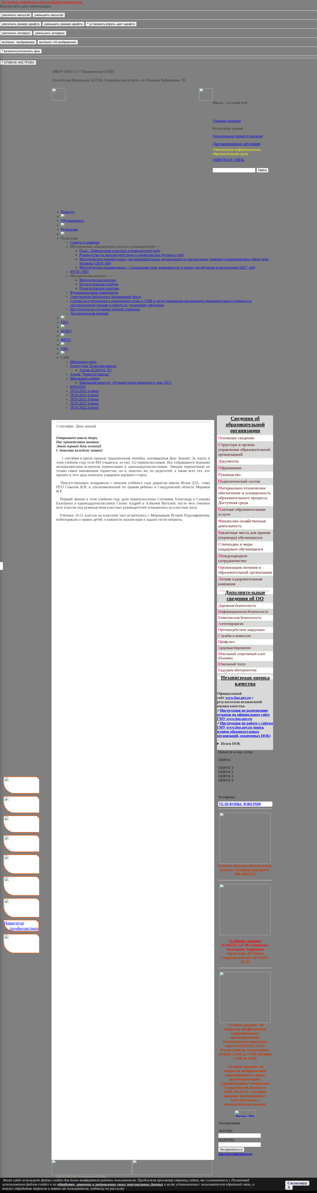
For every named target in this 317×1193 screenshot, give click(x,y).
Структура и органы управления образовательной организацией (244, 449)
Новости (67, 212)
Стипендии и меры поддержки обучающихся (240, 546)
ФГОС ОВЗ (79, 272)
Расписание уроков (228, 128)
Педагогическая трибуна (98, 284)
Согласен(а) (297, 1183)
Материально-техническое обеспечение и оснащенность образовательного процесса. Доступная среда (244, 495)
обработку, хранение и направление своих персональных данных (110, 1184)
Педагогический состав (239, 481)
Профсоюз (226, 642)
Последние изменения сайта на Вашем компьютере (41, 2)
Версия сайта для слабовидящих (25, 6)
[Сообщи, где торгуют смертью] (245, 934)
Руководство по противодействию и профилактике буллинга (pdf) (131, 255)
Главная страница (227, 121)
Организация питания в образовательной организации (245, 570)
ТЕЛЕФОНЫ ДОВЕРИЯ (240, 804)
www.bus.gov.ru (238, 698)
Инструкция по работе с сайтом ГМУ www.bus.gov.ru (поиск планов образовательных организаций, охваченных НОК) (245, 729)
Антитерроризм (230, 624)
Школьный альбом (85, 378)
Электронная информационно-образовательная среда (237, 152)
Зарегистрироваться (235, 1154)
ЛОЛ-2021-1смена (84, 391)
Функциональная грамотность (94, 292)
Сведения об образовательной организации (245, 424)
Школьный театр (231, 664)
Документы (228, 461)
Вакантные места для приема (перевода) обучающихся (244, 535)
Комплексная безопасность (239, 618)
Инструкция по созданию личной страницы (105, 309)
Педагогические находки (99, 288)
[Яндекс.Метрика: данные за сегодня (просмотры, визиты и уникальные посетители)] (245, 1113)
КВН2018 (77, 387)
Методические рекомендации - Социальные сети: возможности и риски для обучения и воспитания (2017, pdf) (167, 267)
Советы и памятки (84, 242)
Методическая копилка (97, 280)
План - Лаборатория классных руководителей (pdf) (119, 251)
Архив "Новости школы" (90, 374)
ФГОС (66, 340)
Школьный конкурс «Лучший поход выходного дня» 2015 (125, 383)
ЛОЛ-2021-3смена (84, 399)
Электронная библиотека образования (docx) (105, 297)
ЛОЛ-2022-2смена (84, 408)
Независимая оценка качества (245, 680)
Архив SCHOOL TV (95, 370)
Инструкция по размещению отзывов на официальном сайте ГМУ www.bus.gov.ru (243, 714)
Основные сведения (236, 438)
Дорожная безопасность (237, 606)
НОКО (66, 331)
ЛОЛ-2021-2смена (84, 395)
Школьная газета (83, 362)
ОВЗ (64, 349)
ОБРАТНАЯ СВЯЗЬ (228, 160)
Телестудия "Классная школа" (93, 366)
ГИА (64, 322)
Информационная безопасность (243, 612)
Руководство (229, 474)
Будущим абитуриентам (237, 670)
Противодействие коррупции (241, 630)
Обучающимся (72, 221)
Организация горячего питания (237, 136)
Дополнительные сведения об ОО (245, 595)
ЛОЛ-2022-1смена (84, 403)
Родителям (69, 229)
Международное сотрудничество (232, 558)
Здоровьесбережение (234, 648)
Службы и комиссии (234, 636)
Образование (230, 468)
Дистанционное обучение (236, 143)
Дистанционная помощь (89, 313)
